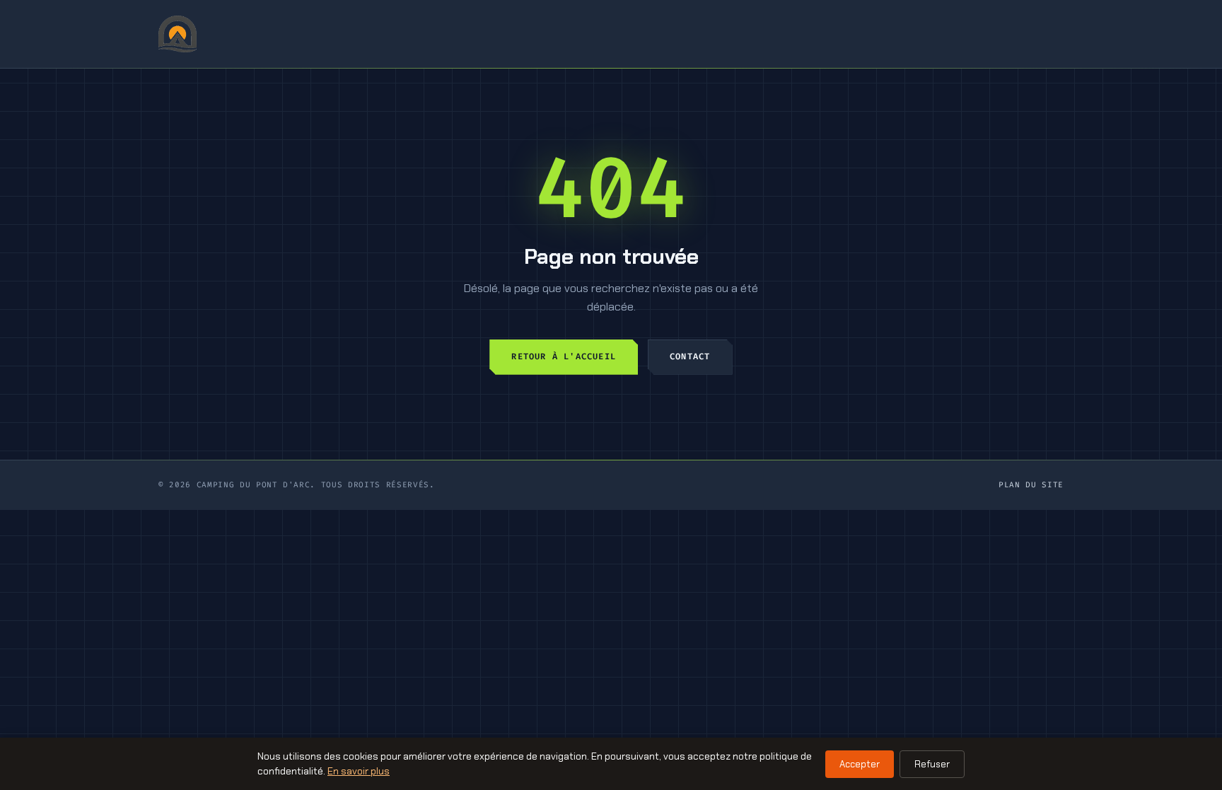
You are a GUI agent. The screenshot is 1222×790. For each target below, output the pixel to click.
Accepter (859, 764)
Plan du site (1031, 485)
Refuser (932, 764)
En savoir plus (358, 771)
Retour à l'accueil (563, 356)
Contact (690, 356)
